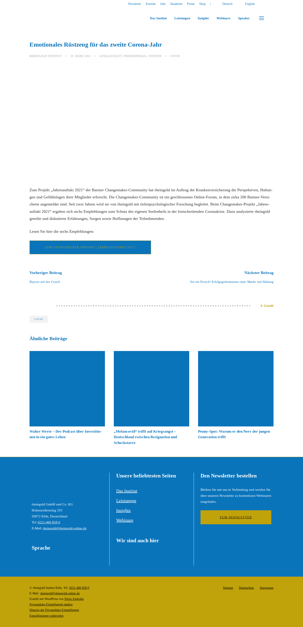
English (250, 4)
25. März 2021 (80, 56)
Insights (203, 18)
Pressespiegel (135, 56)
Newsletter (134, 4)
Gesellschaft (110, 56)
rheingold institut (46, 56)
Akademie (176, 4)
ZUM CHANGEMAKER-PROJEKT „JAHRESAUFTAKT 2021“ (90, 247)
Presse (191, 4)
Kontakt (151, 4)
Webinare (223, 18)
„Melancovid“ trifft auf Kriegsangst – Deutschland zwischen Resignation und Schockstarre (145, 437)
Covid (175, 56)
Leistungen (182, 18)
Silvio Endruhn (74, 599)
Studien (155, 56)
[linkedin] (272, 4)
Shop (202, 4)
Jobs (162, 4)
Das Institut (158, 18)
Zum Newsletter (236, 517)
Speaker (244, 18)
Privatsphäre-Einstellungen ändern (51, 604)
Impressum (266, 588)
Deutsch (227, 4)
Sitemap (228, 588)
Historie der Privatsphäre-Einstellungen (54, 610)
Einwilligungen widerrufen (46, 615)
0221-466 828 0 (49, 522)
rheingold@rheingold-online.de (65, 528)
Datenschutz (246, 588)
